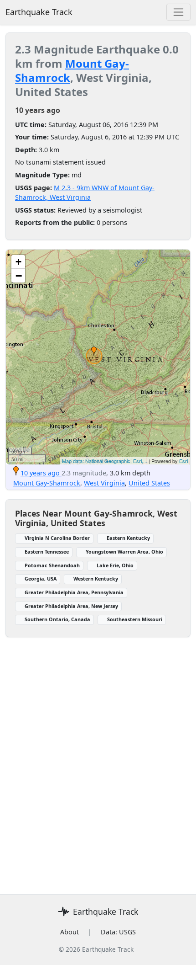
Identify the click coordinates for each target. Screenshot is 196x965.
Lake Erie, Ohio (115, 565)
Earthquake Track (38, 11)
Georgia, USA (41, 578)
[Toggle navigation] (178, 12)
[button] (94, 351)
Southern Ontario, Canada (57, 619)
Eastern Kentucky (128, 537)
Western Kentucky (95, 578)
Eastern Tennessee (47, 551)
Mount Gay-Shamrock (72, 70)
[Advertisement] (98, 760)
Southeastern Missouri (134, 619)
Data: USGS (118, 932)
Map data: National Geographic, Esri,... (104, 460)
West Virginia (104, 483)
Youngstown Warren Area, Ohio (124, 551)
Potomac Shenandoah (52, 565)
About (69, 932)
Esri (183, 460)
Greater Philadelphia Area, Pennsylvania (74, 592)
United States (149, 483)
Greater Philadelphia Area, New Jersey (71, 605)
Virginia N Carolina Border (57, 537)
